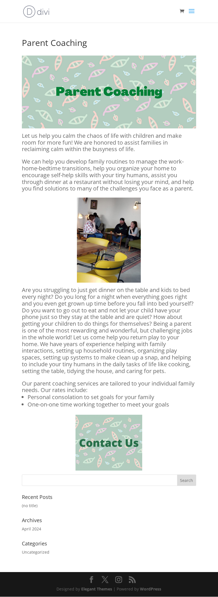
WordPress (150, 589)
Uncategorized (35, 552)
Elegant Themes (96, 589)
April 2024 (31, 529)
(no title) (29, 505)
